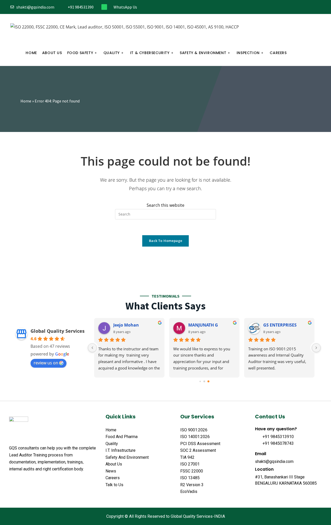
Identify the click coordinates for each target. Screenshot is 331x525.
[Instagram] (302, 7)
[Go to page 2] (208, 381)
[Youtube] (319, 7)
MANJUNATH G (203, 325)
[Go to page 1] (204, 381)
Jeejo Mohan (126, 325)
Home (25, 100)
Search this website (165, 205)
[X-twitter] (21, 481)
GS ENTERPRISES (280, 325)
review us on (46, 363)
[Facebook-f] (285, 7)
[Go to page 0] (200, 381)
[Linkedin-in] (310, 7)
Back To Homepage (165, 240)
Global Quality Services (58, 331)
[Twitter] (293, 7)
